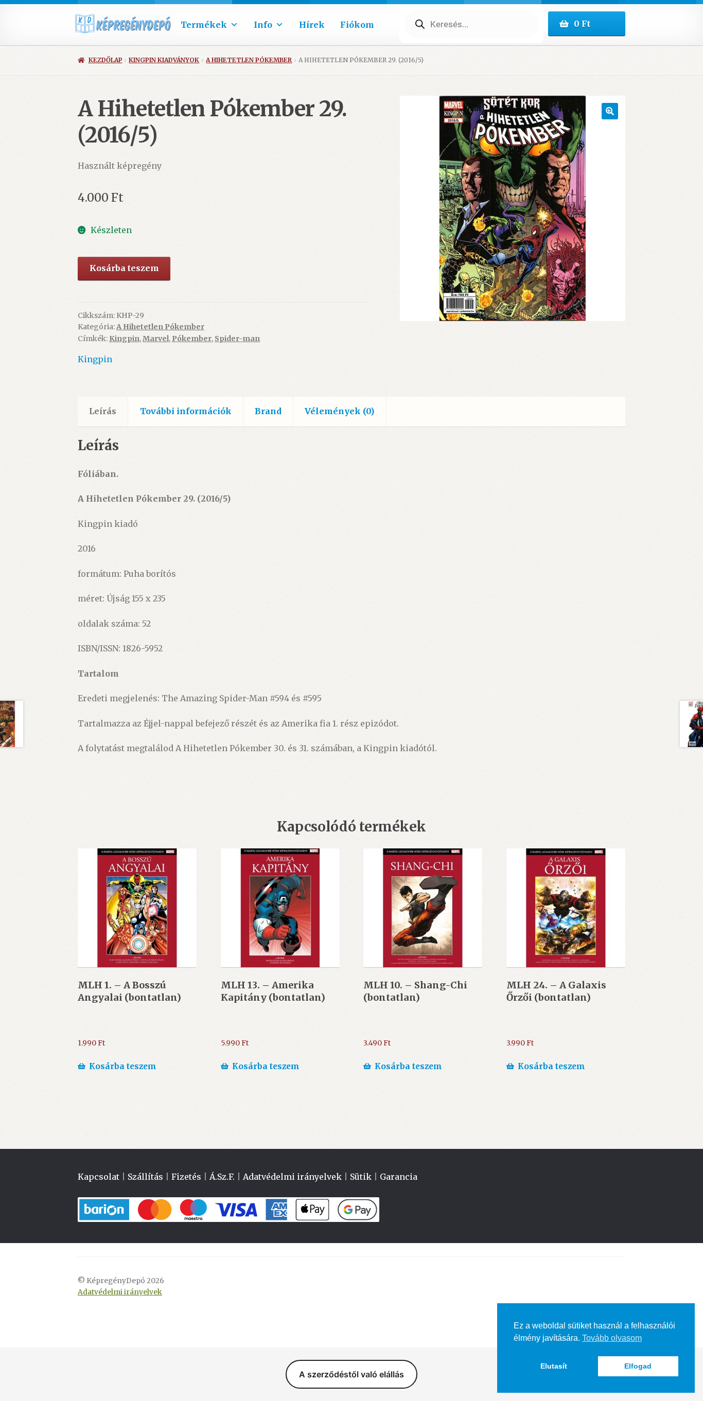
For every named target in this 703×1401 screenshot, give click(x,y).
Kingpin (124, 338)
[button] (610, 111)
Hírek (312, 25)
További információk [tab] (186, 411)
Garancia (398, 1177)
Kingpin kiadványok (164, 60)
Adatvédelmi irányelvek (292, 1177)
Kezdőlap (105, 60)
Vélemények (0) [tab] (339, 411)
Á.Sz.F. (222, 1177)
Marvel (156, 338)
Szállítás (145, 1177)
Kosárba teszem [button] (122, 1066)
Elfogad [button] (638, 1366)
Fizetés (186, 1177)
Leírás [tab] (102, 411)
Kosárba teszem (124, 268)
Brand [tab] (268, 411)
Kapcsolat (98, 1177)
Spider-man (237, 338)
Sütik (361, 1177)
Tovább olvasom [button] (612, 1338)
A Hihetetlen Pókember (249, 60)
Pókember (192, 338)
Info (263, 25)
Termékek (204, 25)
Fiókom (357, 25)
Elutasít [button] (553, 1366)
